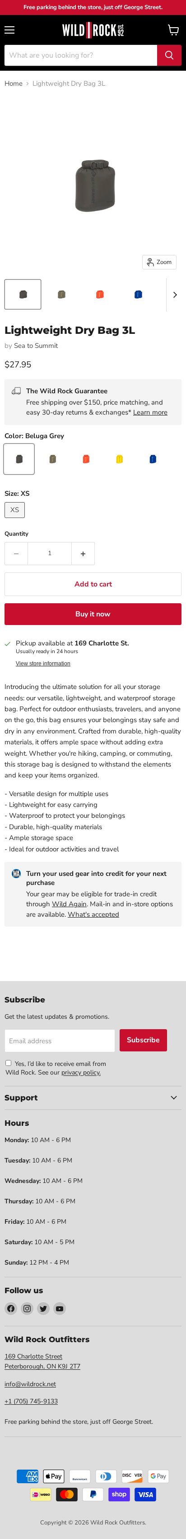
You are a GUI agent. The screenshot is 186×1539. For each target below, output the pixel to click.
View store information (43, 663)
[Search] (169, 55)
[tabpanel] (93, 30)
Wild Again (69, 904)
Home (14, 84)
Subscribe (143, 1040)
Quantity (16, 534)
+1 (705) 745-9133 (31, 1401)
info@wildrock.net (30, 1384)
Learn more (150, 412)
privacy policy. (81, 1072)
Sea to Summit (36, 345)
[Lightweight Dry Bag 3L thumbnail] (23, 294)
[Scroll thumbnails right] (173, 295)
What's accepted (93, 914)
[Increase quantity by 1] (83, 553)
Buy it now (93, 614)
